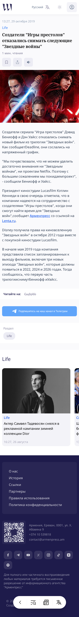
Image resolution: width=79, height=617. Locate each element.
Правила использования (29, 498)
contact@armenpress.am (46, 539)
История (16, 478)
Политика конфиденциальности (35, 504)
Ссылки (15, 484)
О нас (13, 471)
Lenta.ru (9, 220)
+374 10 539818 (40, 534)
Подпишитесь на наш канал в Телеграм (43, 311)
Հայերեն (30, 294)
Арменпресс (40, 215)
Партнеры (17, 491)
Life (9, 336)
